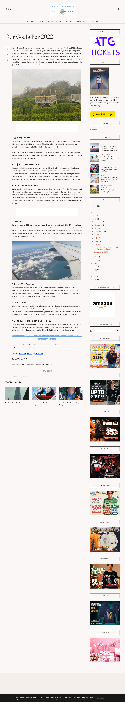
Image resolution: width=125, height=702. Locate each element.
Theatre (50, 21)
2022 (95, 219)
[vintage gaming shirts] (105, 478)
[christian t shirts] (105, 551)
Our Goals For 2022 (101, 252)
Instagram (39, 353)
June (96, 242)
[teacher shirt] (105, 368)
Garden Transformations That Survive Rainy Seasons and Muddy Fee (109, 190)
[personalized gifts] (105, 662)
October (98, 229)
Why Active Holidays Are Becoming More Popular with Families (110, 159)
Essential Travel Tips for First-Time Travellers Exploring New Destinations (109, 148)
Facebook (22, 353)
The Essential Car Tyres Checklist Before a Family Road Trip (109, 169)
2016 (94, 273)
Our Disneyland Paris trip (20, 288)
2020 (95, 260)
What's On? (70, 21)
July (96, 238)
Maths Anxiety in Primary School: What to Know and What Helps (109, 179)
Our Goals (25, 377)
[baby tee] (105, 404)
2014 (95, 280)
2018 (94, 267)
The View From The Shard (13, 403)
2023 (95, 216)
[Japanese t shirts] (105, 588)
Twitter (29, 353)
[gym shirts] (105, 441)
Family (7, 29)
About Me (81, 21)
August (97, 235)
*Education (104, 175)
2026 (95, 206)
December (98, 222)
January (98, 245)
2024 (95, 213)
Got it (109, 698)
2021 (94, 257)
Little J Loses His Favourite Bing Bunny (69, 404)
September (99, 232)
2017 (94, 270)
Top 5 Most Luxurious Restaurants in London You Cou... (106, 248)
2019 (94, 264)
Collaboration (106, 154)
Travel (59, 21)
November (98, 225)
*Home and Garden (107, 185)
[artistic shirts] (105, 625)
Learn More (100, 698)
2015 (94, 277)
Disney (41, 21)
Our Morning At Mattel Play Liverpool (41, 404)
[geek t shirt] (105, 515)
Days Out (31, 21)
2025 (95, 209)
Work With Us (93, 21)
